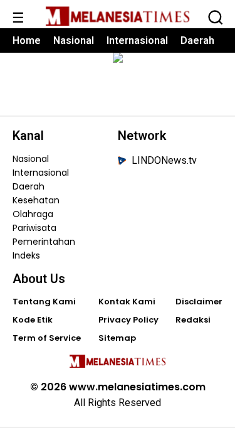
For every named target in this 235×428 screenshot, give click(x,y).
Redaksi (193, 320)
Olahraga (33, 214)
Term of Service (47, 338)
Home (27, 40)
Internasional (137, 40)
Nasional (73, 40)
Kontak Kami (126, 301)
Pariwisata (34, 227)
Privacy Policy (128, 320)
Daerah (197, 40)
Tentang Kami (44, 301)
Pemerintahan (44, 241)
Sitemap (117, 338)
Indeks (26, 255)
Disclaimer (198, 301)
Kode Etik (33, 320)
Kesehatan (36, 200)
